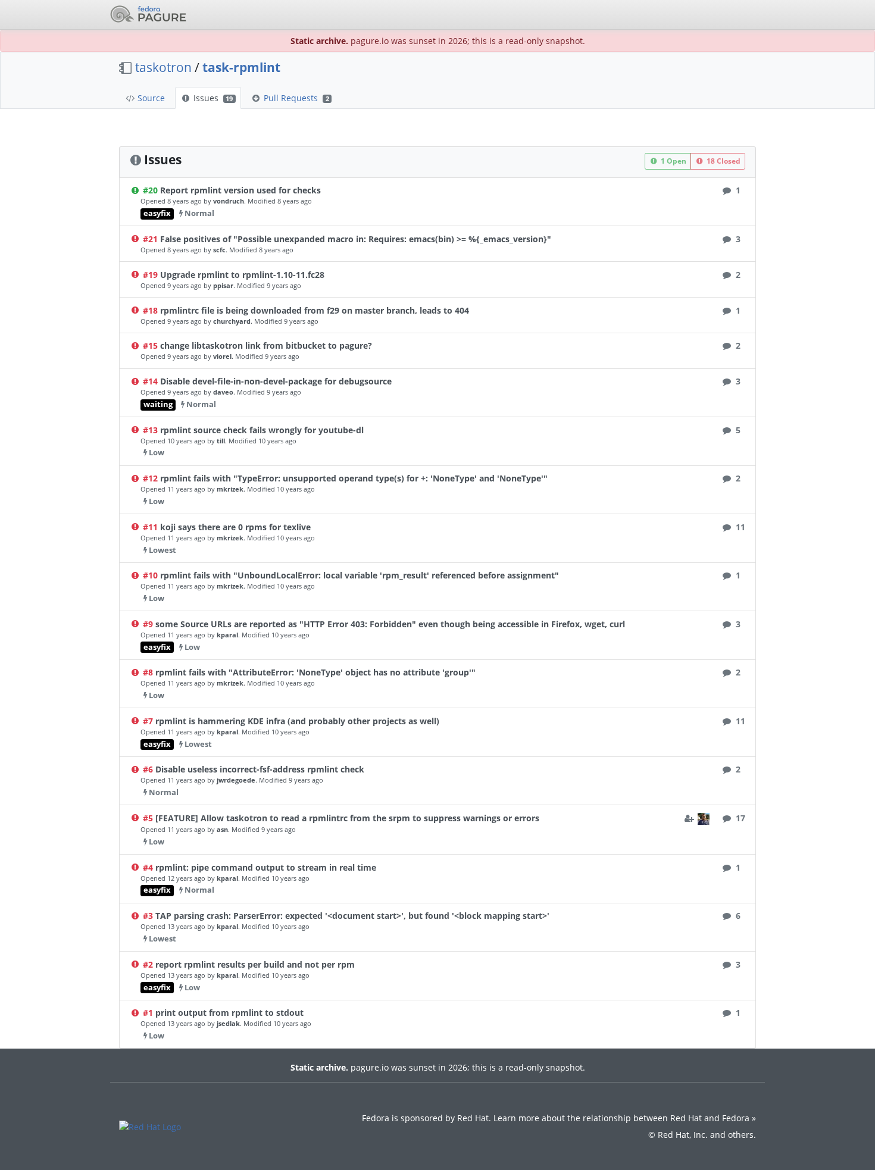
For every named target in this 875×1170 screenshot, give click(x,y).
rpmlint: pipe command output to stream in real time (265, 867)
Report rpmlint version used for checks (240, 190)
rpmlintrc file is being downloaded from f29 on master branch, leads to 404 (314, 310)
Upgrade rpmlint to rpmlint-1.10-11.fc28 (242, 274)
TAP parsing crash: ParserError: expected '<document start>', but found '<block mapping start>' (352, 915)
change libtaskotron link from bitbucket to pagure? (266, 345)
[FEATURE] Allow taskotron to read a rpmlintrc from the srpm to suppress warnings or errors (347, 818)
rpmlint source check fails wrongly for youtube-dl (262, 430)
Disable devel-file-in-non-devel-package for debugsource (276, 381)
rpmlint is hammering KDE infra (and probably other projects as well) (297, 721)
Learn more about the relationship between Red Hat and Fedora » (624, 1118)
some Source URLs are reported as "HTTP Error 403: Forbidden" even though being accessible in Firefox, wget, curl (390, 624)
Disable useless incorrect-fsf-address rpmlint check (259, 769)
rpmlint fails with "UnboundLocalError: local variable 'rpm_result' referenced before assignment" (359, 575)
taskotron (163, 67)
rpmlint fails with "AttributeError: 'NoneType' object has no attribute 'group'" (315, 672)
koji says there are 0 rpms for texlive (235, 527)
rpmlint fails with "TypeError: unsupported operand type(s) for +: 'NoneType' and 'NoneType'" (354, 478)
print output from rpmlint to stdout (229, 1012)
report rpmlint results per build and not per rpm (255, 964)
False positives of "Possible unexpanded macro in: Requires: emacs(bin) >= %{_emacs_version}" (355, 239)
